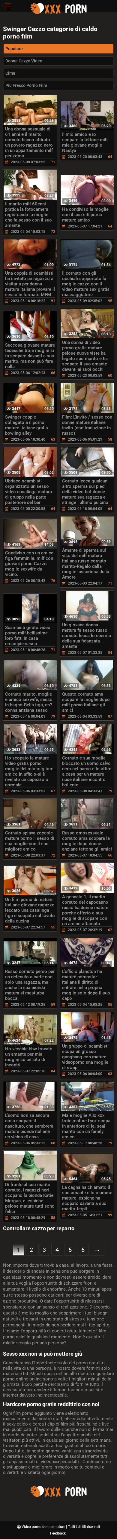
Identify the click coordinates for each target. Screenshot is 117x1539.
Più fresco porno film (26, 85)
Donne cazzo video (23, 61)
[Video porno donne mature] (58, 13)
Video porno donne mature (44, 1527)
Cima (10, 73)
